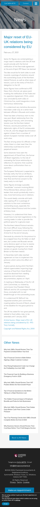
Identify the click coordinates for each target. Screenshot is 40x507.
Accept (5, 504)
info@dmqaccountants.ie (20, 466)
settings (17, 500)
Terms (19, 482)
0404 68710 (21, 462)
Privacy (13, 482)
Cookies (26, 482)
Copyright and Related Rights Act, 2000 (19, 329)
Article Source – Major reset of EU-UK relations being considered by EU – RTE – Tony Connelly (19, 322)
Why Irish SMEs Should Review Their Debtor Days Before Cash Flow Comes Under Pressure (19, 409)
